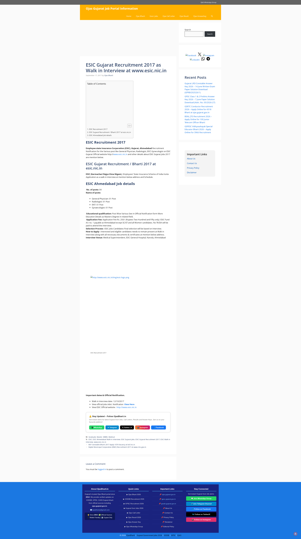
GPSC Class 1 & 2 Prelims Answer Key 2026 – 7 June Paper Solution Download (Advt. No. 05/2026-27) (200, 99)
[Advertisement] (128, 38)
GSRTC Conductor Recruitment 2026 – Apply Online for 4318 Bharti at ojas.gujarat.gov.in (199, 109)
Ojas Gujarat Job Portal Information (112, 8)
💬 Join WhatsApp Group (201, 498)
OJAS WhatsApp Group (208, 2)
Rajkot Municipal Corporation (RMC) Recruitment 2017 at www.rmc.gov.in (117, 447)
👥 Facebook (158, 427)
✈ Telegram (112, 427)
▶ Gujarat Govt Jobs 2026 (133, 508)
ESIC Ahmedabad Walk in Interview (106, 439)
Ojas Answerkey (199, 16)
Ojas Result (184, 16)
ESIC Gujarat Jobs (128, 439)
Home (128, 16)
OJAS (179, 535)
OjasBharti (130, 535)
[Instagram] (208, 55)
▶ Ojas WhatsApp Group (133, 526)
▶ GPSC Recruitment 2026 (134, 504)
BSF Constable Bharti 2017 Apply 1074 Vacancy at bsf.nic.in (112, 444)
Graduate (92, 437)
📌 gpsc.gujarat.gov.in (167, 499)
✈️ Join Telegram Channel (201, 504)
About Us (191, 158)
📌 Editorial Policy (167, 526)
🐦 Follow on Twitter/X (201, 514)
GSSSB (166, 535)
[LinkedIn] (195, 59)
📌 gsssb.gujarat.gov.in (167, 504)
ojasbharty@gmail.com (101, 510)
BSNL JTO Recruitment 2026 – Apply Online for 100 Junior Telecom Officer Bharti (198, 119)
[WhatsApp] (203, 59)
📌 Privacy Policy (167, 517)
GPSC (173, 535)
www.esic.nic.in (120, 154)
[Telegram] (208, 59)
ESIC (90, 439)
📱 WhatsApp (96, 427)
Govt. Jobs (154, 16)
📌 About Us (167, 508)
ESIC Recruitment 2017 (98, 129)
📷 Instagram (142, 427)
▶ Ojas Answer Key (133, 522)
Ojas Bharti (140, 16)
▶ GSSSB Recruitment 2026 (133, 499)
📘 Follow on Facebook (201, 509)
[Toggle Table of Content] (128, 126)
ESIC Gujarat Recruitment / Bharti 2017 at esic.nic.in (110, 132)
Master (99, 437)
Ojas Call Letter (169, 16)
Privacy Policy (193, 168)
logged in (102, 469)
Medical (112, 437)
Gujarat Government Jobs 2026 (149, 535)
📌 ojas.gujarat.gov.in (167, 494)
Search (188, 29)
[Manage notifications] (295, 534)
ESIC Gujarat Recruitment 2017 (147, 439)
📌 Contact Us (167, 513)
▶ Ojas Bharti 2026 (134, 494)
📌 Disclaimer (167, 522)
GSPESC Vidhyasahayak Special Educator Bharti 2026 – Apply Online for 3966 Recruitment (198, 129)
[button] (212, 16)
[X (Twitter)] (199, 55)
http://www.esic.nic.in (127, 407)
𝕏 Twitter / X (127, 427)
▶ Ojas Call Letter (133, 513)
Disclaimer (192, 172)
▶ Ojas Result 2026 (133, 517)
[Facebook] (191, 55)
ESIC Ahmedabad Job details (100, 135)
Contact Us (192, 163)
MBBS (105, 437)
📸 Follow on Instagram (201, 520)
